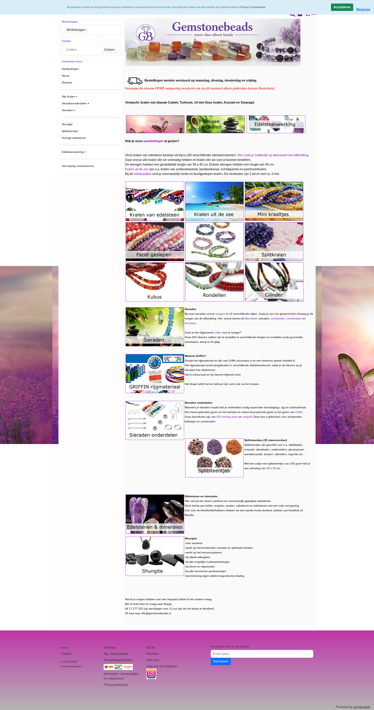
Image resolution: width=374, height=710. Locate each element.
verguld (247, 416)
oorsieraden (294, 318)
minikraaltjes (142, 174)
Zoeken (109, 49)
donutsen (190, 323)
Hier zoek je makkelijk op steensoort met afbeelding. (273, 155)
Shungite (67, 124)
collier (217, 332)
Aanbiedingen (70, 68)
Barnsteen (251, 318)
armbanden (278, 318)
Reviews (67, 82)
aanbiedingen (153, 141)
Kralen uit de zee (136, 169)
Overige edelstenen (74, 137)
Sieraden (67, 110)
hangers (220, 313)
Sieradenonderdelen (74, 103)
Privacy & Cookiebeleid (253, 7)
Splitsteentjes (70, 131)
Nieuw (65, 75)
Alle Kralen (68, 96)
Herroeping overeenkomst (78, 166)
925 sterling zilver (227, 416)
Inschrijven (220, 661)
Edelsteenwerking (73, 151)
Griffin (299, 412)
